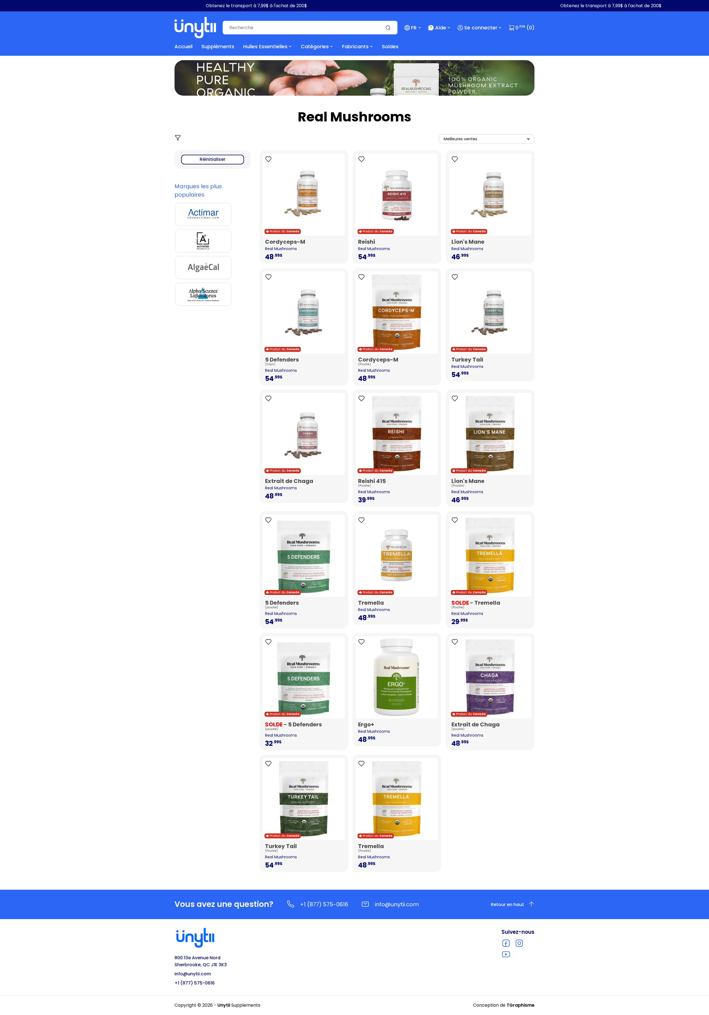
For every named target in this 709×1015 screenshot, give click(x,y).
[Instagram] (519, 943)
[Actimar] (203, 214)
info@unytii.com (397, 904)
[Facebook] (506, 943)
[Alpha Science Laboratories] (203, 294)
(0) (525, 27)
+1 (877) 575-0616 (324, 904)
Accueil (183, 46)
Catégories (315, 46)
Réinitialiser (212, 159)
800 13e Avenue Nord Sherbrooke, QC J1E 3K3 (200, 961)
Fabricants (355, 46)
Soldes (390, 46)
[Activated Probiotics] (203, 241)
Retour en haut (507, 904)
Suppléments (217, 46)
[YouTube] (506, 954)
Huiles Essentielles (265, 46)
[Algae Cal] (203, 267)
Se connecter (480, 27)
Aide (440, 27)
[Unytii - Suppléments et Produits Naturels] (195, 27)
